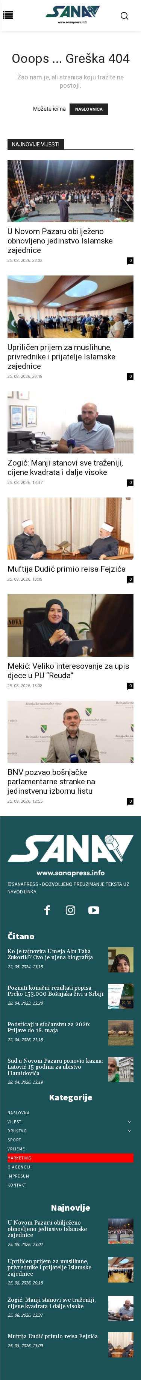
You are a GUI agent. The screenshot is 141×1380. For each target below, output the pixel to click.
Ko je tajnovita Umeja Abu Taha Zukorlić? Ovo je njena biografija (50, 955)
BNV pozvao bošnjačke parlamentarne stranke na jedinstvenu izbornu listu (51, 782)
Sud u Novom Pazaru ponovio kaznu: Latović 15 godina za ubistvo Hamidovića (55, 1067)
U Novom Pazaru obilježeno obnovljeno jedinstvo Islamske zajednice (60, 241)
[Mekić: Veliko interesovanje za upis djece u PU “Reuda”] (70, 625)
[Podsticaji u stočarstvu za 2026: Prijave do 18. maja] (120, 1032)
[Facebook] (47, 911)
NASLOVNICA (89, 109)
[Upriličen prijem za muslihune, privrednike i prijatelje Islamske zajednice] (70, 306)
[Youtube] (94, 911)
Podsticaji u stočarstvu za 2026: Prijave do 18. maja (49, 1028)
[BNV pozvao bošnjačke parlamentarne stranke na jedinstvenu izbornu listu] (70, 732)
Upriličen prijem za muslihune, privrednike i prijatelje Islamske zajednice (61, 357)
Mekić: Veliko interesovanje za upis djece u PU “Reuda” (68, 671)
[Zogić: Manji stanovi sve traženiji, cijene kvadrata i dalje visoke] (70, 422)
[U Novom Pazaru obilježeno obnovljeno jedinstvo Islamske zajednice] (70, 191)
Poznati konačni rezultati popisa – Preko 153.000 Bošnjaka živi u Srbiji (55, 991)
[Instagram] (70, 911)
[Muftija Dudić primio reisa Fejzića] (70, 529)
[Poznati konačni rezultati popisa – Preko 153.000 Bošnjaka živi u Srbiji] (120, 996)
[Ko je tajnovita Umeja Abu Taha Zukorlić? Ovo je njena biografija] (120, 959)
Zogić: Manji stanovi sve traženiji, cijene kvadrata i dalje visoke (65, 467)
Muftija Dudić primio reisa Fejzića (67, 569)
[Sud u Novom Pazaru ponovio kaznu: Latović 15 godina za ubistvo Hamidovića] (120, 1069)
